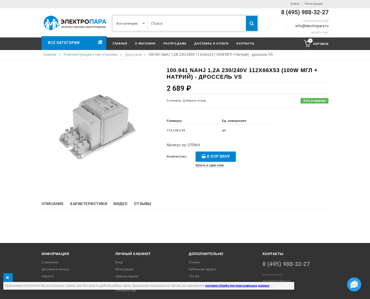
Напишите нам (125, 290)
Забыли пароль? (127, 276)
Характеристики (88, 204)
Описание (53, 204)
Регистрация (314, 4)
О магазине (145, 43)
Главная (120, 43)
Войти (295, 4)
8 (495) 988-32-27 (304, 12)
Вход (119, 262)
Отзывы (142, 204)
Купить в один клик (210, 165)
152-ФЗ (194, 276)
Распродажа (175, 43)
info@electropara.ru (311, 26)
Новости (48, 276)
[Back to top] (5, 290)
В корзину (218, 156)
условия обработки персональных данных (237, 285)
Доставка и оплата (211, 43)
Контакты (245, 43)
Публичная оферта (202, 269)
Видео (121, 204)
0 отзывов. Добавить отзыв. (187, 100)
